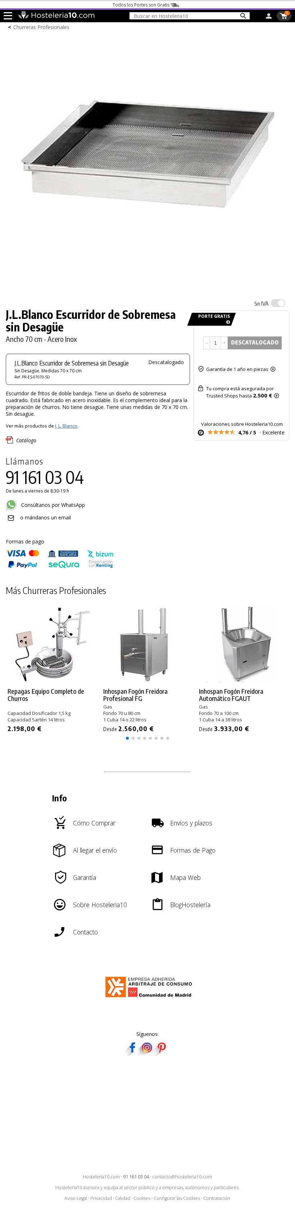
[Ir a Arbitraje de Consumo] (150, 998)
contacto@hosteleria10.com (182, 1177)
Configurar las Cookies (177, 1198)
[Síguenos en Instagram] (147, 1054)
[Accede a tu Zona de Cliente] (268, 17)
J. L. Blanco (66, 426)
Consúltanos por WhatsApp (52, 504)
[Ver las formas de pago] (60, 566)
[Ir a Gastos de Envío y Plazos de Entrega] (227, 322)
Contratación (216, 1198)
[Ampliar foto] (147, 287)
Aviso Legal (75, 1198)
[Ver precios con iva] (278, 303)
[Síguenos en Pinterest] (161, 1054)
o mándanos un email (45, 517)
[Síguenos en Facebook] (132, 1054)
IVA (261, 303)
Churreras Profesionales (41, 27)
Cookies (141, 1198)
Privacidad (101, 1198)
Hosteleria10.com (101, 1177)
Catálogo (26, 440)
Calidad (122, 1198)
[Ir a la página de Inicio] (56, 17)
